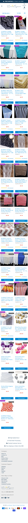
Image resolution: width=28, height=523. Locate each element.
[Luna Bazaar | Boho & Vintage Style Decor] (14, 6)
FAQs (2, 469)
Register (3, 471)
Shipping (3, 466)
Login (2, 472)
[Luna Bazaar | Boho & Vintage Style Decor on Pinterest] (7, 498)
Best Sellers (4, 479)
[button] (25, 13)
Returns (3, 468)
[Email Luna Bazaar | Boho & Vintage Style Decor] (2, 498)
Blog (2, 456)
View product (7, 43)
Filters (19, 13)
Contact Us (4, 455)
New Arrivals (4, 481)
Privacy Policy (4, 458)
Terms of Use (4, 459)
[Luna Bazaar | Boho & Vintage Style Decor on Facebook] (3, 498)
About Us (3, 453)
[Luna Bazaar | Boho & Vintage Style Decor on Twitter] (8, 498)
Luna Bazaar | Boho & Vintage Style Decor (16, 505)
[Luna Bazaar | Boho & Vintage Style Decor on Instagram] (5, 498)
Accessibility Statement (6, 461)
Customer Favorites (6, 484)
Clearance (3, 482)
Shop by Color (4, 478)
